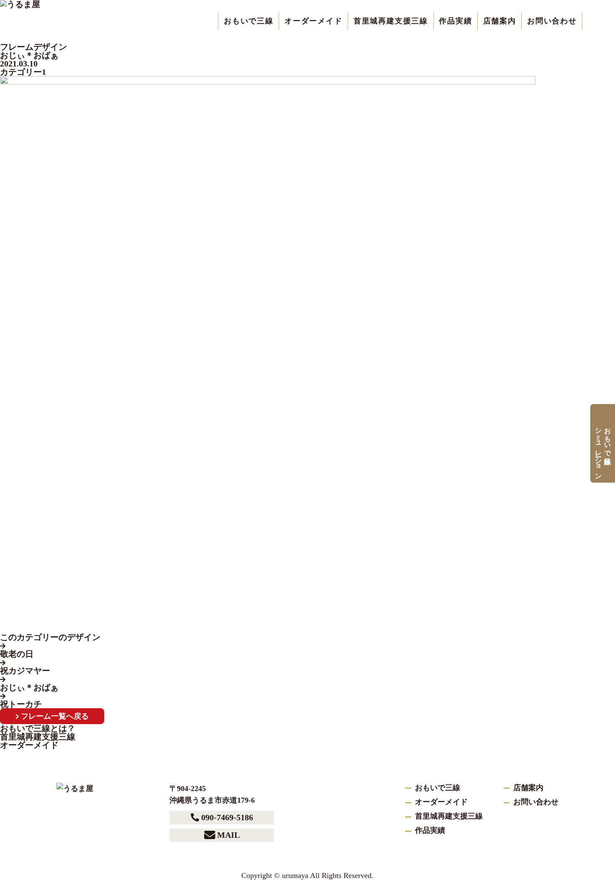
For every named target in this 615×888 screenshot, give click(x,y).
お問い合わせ (552, 21)
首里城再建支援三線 (391, 21)
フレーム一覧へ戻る (55, 716)
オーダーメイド (313, 21)
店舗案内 (499, 21)
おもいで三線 (249, 21)
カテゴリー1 (23, 72)
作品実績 (455, 21)
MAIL (228, 835)
